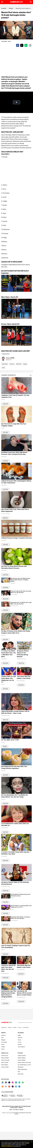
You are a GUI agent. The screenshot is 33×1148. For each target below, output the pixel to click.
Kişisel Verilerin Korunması (24, 1062)
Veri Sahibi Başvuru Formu (24, 1064)
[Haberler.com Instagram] (12, 1082)
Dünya (2, 1049)
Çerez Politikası (21, 1060)
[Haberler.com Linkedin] (16, 1082)
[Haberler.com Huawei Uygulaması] (19, 1095)
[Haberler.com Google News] (2, 1082)
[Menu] (2, 2)
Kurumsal (20, 1053)
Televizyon (12, 364)
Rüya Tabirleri (4, 1064)
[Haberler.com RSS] (2, 1086)
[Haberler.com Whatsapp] (19, 1082)
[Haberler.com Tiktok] (12, 1086)
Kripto (2, 1044)
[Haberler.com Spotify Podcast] (22, 1082)
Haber (10, 1109)
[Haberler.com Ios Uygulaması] (4, 1095)
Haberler (3, 1032)
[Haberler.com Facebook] (6, 1082)
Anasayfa (3, 8)
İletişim (14, 1027)
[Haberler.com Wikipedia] (6, 1086)
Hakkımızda (3, 1027)
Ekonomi (3, 1035)
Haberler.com (4, 1053)
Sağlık (19, 1035)
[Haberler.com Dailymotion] (19, 1086)
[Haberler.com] (6, 1022)
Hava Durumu (4, 1055)
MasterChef (18, 364)
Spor (2, 1037)
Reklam (9, 1027)
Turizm (19, 1042)
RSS (19, 1071)
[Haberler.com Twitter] (9, 1082)
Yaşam (3, 367)
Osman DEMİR (10, 358)
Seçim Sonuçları (5, 1060)
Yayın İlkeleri (26, 1027)
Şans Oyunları (4, 1062)
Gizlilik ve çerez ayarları (7, 1112)
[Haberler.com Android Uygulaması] (12, 1095)
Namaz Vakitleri (5, 1057)
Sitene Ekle (20, 1074)
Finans (19, 1039)
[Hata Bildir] (15, 1112)
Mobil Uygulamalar (22, 1069)
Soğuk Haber (5, 364)
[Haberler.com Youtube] (9, 1086)
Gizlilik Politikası (22, 1057)
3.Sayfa (3, 1046)
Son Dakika (4, 1042)
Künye (19, 1027)
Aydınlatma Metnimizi (6, 1146)
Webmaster (20, 1067)
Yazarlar (20, 1044)
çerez (28, 1142)
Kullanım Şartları (22, 1055)
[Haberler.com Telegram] (16, 1086)
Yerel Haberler (21, 1046)
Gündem (11, 8)
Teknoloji (20, 1037)
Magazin (25, 364)
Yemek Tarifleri (5, 1067)
